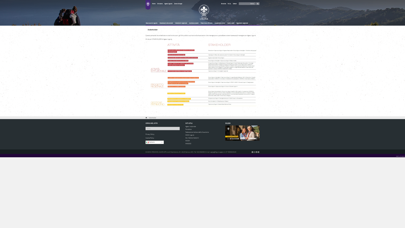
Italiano (152, 142)
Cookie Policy (150, 138)
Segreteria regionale (242, 23)
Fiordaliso (188, 129)
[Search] (257, 3)
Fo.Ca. (229, 4)
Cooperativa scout (220, 23)
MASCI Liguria (189, 135)
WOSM (187, 141)
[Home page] (148, 6)
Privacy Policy (150, 134)
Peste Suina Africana (206, 23)
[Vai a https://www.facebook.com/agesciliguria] (252, 152)
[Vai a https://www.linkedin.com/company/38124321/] (258, 152)
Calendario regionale (181, 23)
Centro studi (230, 23)
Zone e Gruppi (178, 4)
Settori (235, 4)
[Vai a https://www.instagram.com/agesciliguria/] (254, 152)
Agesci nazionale (190, 127)
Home (153, 4)
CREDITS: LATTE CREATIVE (400, 156)
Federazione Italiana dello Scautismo (197, 132)
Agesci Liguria (168, 4)
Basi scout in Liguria (151, 23)
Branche (223, 4)
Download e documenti (166, 23)
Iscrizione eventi (193, 23)
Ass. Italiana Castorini (192, 138)
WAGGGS (188, 144)
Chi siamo (160, 4)
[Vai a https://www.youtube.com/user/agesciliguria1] (256, 152)
